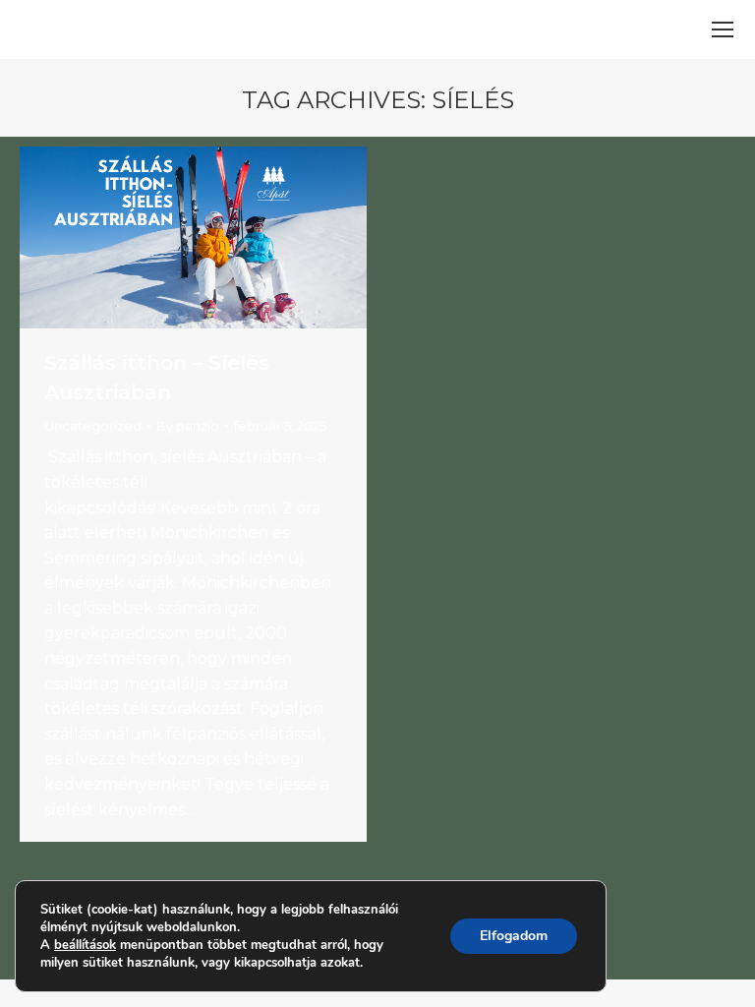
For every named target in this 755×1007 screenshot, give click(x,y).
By (187, 426)
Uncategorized (93, 426)
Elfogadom (514, 935)
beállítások (85, 945)
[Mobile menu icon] (722, 29)
